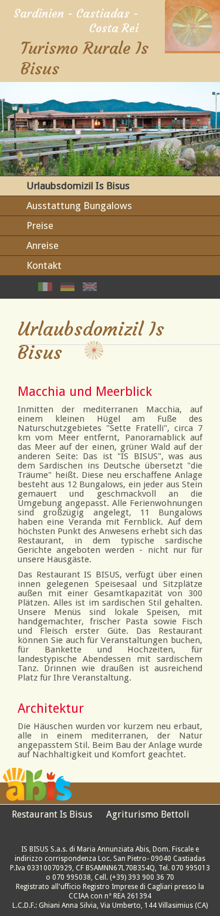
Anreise (42, 245)
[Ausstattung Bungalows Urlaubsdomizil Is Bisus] (67, 287)
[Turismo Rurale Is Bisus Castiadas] (192, 48)
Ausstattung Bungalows (79, 205)
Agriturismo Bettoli (147, 814)
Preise (39, 225)
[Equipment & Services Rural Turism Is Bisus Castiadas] (90, 287)
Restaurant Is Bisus (52, 814)
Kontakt (44, 265)
